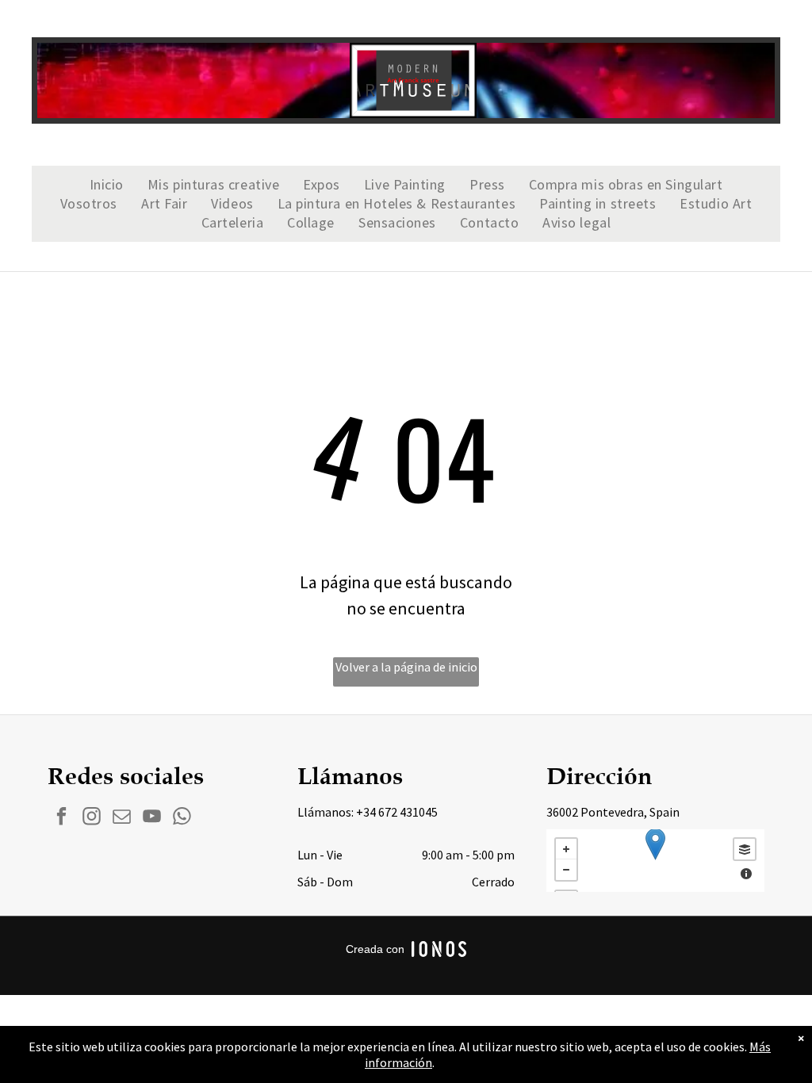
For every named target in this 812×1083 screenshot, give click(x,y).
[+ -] (655, 860)
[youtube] (152, 818)
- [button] (566, 869)
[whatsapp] (182, 818)
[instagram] (91, 818)
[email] (122, 818)
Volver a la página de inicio (406, 667)
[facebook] (61, 818)
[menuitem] (107, 184)
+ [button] (566, 849)
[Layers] (744, 849)
